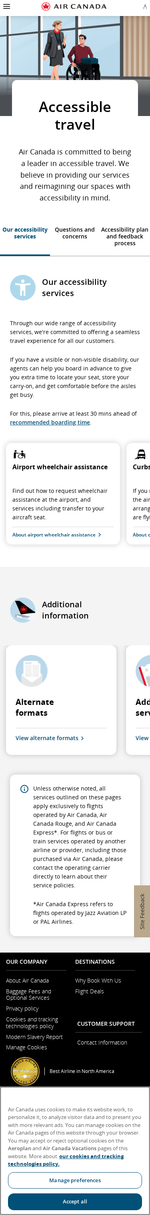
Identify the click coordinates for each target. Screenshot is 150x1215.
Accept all (75, 1201)
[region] (75, 1151)
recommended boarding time (50, 422)
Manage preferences (74, 1180)
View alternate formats (47, 738)
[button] (5, 6)
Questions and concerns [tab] (75, 233)
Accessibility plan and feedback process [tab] (124, 236)
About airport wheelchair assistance (54, 535)
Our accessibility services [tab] (25, 233)
